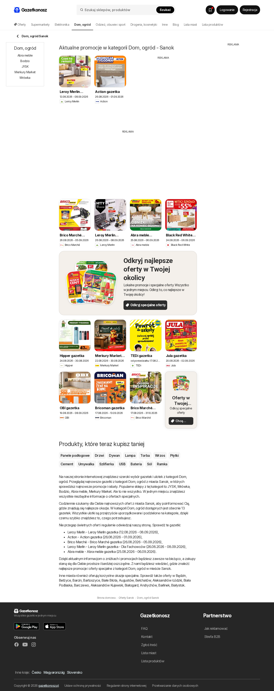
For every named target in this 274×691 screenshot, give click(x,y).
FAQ (144, 628)
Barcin (77, 580)
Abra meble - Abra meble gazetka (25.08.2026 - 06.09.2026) (111, 551)
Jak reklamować (216, 628)
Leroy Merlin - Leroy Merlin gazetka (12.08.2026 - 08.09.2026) (112, 532)
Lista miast (190, 24)
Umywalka (86, 464)
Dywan (114, 455)
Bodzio (64, 491)
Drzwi (99, 455)
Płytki (174, 455)
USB (122, 464)
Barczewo (81, 585)
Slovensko (74, 672)
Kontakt (146, 636)
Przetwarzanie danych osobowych (175, 685)
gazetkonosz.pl (48, 685)
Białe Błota (109, 580)
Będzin (181, 575)
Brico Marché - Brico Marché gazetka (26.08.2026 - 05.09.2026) (114, 542)
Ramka (162, 464)
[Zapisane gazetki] (210, 9)
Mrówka (183, 486)
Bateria (136, 464)
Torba (145, 455)
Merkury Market (100, 491)
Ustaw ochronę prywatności (82, 685)
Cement (67, 464)
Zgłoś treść (149, 645)
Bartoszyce (91, 580)
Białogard (131, 585)
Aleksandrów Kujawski (107, 585)
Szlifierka (106, 464)
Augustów (126, 580)
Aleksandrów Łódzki (167, 580)
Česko (36, 672)
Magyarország (54, 672)
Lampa (130, 455)
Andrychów (148, 585)
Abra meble (79, 491)
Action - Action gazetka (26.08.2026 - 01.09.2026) (104, 537)
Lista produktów (212, 24)
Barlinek (164, 585)
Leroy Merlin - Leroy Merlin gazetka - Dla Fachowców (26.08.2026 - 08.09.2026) (126, 547)
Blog (176, 24)
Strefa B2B (212, 636)
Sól (149, 464)
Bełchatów (143, 580)
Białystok (177, 585)
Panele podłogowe (75, 455)
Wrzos (160, 455)
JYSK (172, 486)
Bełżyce (65, 580)
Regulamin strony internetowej (126, 685)
